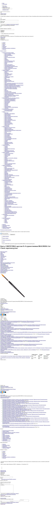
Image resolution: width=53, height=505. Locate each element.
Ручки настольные (8, 136)
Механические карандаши (9, 150)
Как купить (4, 46)
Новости (4, 44)
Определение (4, 6)
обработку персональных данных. (13, 24)
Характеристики (3, 267)
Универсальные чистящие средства (11, 212)
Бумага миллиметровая (9, 61)
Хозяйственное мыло (8, 188)
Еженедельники (7, 101)
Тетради (6, 162)
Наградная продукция (6, 440)
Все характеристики (4, 303)
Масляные (6, 173)
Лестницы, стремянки (8, 200)
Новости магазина (4, 233)
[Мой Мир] (4, 314)
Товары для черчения (6, 436)
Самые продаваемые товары (5, 396)
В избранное (2, 323)
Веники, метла (7, 198)
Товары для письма (5, 435)
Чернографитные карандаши (10, 151)
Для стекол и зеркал (8, 210)
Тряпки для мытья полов (9, 203)
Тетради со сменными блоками (10, 163)
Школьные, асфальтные (9, 174)
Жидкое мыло (7, 186)
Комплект (2, 265)
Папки (3, 434)
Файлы (1, 271)
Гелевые (6, 141)
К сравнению (8, 322)
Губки (6, 199)
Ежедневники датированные (10, 99)
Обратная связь (3, 470)
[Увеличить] (12, 297)
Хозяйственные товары (6, 438)
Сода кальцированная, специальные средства (13, 193)
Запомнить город (5, 9)
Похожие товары (3, 270)
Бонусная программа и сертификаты (8, 48)
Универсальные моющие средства (11, 211)
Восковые (6, 172)
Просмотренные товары (4, 397)
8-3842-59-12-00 (3, 471)
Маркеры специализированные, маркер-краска (13, 130)
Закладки (6, 56)
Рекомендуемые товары (6, 227)
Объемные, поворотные (9, 143)
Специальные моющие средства (10, 213)
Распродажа (4, 226)
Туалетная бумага (8, 183)
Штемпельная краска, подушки (10, 96)
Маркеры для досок (8, 128)
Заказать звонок (3, 13)
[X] (5, 314)
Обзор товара (2, 263)
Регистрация (4, 4)
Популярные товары (6, 225)
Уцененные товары (5, 228)
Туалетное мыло (7, 187)
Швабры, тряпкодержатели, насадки (11, 204)
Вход (3, 3)
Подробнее (38, 325)
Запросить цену (10, 503)
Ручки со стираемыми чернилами (10, 138)
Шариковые (7, 144)
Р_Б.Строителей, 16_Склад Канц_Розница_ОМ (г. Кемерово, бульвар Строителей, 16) (16, 356)
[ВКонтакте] (1, 314)
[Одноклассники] (2, 314)
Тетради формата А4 (8, 164)
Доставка (4, 47)
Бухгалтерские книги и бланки (7, 433)
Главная (3, 42)
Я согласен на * (10, 493)
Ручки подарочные (8, 137)
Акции (3, 45)
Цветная (6, 59)
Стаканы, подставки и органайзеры (11, 88)
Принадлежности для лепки (9, 177)
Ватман (6, 62)
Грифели (6, 149)
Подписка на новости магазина (5, 229)
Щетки (6, 205)
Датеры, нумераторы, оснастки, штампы (12, 95)
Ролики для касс (7, 69)
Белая (6, 58)
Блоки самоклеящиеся (8, 55)
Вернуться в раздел (3, 262)
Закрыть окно (2, 37)
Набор (1, 264)
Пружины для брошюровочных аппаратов (12, 85)
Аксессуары (2, 268)
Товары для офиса (5, 431)
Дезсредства (7, 207)
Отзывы (1, 269)
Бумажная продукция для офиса (8, 430)
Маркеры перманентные (9, 129)
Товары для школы (5, 437)
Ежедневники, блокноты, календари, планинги (10, 432)
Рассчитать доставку (12, 311)
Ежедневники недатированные (10, 100)
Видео (1, 272)
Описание (2, 266)
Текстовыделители (8, 131)
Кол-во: (2, 310)
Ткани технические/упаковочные (10, 202)
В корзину (6, 308)
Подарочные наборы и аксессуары (11, 87)
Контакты (4, 49)
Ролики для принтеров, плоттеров (11, 68)
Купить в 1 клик (10, 309)
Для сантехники (7, 209)
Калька (6, 63)
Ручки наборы (7, 135)
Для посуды (7, 208)
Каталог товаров (3, 50)
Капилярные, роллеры (8, 142)
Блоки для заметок (8, 54)
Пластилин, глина (8, 176)
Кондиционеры (7, 191)
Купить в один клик (12, 494)
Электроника (4, 439)
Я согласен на (10, 24)
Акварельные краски (8, 169)
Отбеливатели (7, 192)
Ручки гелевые (7, 134)
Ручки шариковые (8, 139)
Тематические (7, 102)
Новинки (4, 224)
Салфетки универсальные (9, 201)
